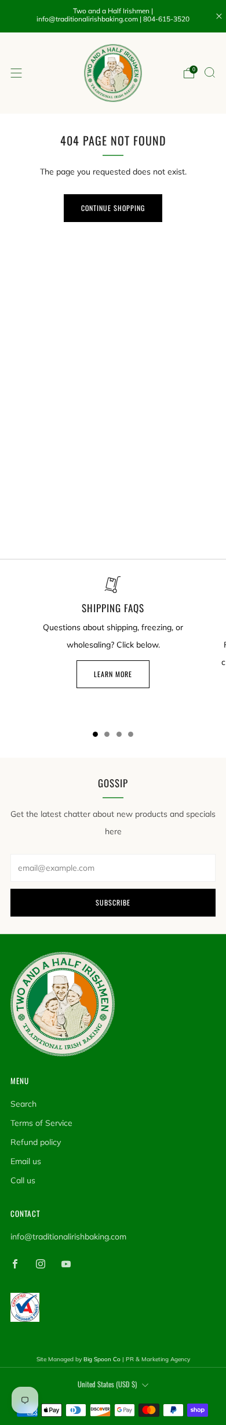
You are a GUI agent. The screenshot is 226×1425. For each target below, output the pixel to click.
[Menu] (16, 73)
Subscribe (113, 902)
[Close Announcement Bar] (219, 16)
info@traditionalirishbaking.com (68, 1236)
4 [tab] (130, 734)
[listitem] (113, 16)
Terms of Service (41, 1123)
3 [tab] (119, 734)
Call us (22, 1180)
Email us (25, 1161)
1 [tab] (95, 734)
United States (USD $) (107, 1384)
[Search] (210, 72)
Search (23, 1104)
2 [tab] (107, 734)
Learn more (113, 674)
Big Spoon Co (102, 1359)
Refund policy (35, 1142)
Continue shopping (113, 208)
